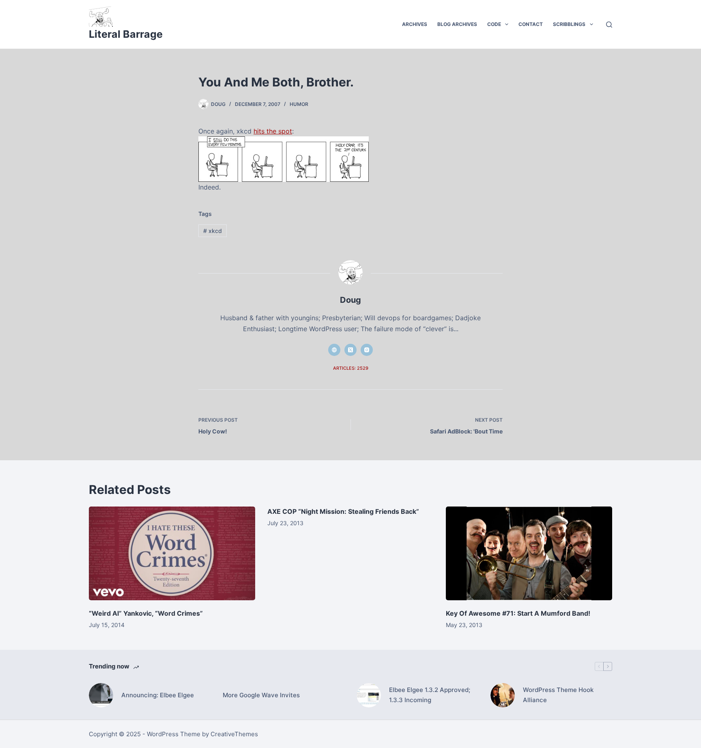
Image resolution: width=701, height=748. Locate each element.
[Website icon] (334, 350)
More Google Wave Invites (261, 695)
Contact (530, 24)
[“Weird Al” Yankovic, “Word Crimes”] (172, 553)
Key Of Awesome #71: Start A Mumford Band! (518, 613)
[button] (507, 24)
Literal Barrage (126, 34)
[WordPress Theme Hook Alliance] (502, 695)
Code (494, 24)
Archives (414, 24)
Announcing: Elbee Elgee (157, 695)
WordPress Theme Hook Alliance (558, 695)
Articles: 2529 (350, 368)
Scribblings (569, 24)
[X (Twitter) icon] (350, 350)
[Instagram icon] (367, 350)
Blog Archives (457, 24)
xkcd (212, 230)
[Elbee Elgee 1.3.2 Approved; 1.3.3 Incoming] (369, 695)
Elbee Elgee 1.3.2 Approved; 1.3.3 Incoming (429, 695)
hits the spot (273, 131)
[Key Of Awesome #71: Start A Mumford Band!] (529, 553)
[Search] (609, 25)
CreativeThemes (234, 734)
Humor (299, 104)
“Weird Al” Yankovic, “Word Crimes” (146, 613)
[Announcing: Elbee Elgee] (101, 695)
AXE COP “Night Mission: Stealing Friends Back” (343, 511)
